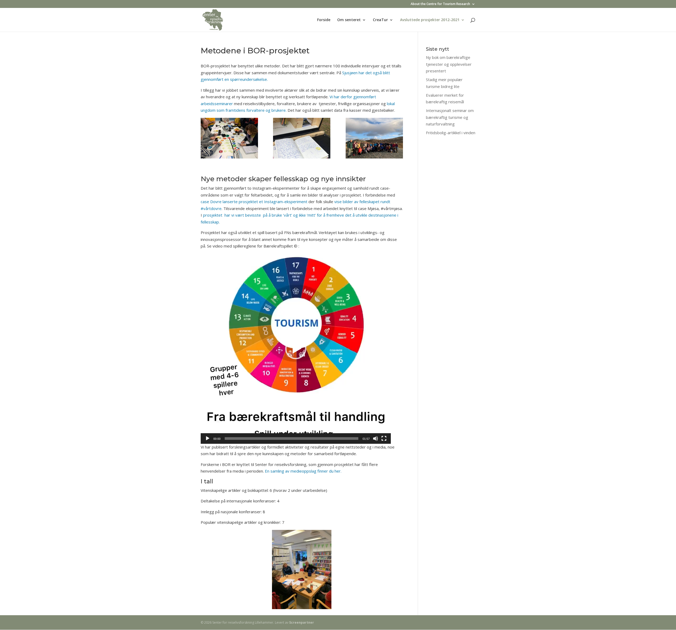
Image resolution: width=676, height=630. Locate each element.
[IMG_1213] (229, 139)
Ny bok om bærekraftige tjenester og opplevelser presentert (449, 64)
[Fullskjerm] (384, 438)
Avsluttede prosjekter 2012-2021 (429, 20)
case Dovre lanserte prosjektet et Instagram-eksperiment (254, 201)
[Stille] (375, 438)
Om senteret (349, 20)
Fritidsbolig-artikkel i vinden (450, 132)
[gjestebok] (301, 139)
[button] (295, 348)
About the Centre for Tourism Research (440, 4)
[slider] (291, 438)
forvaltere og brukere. (267, 110)
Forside (323, 20)
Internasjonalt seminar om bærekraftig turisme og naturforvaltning (450, 117)
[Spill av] (207, 438)
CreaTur (380, 20)
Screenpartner (301, 622)
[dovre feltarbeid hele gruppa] (374, 139)
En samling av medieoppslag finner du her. (303, 471)
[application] (296, 349)
